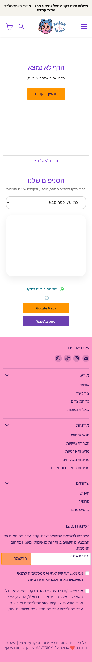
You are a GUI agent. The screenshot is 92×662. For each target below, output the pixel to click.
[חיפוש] (21, 26)
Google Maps (46, 308)
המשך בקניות (46, 93)
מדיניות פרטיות (41, 579)
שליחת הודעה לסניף (42, 289)
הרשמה (20, 558)
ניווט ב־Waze (46, 321)
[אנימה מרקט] (53, 26)
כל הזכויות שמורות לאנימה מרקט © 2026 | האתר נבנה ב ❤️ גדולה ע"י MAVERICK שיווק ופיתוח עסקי (46, 645)
